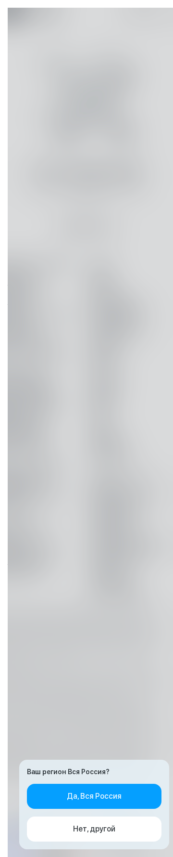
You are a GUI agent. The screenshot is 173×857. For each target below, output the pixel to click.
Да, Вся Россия (94, 796)
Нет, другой (94, 828)
